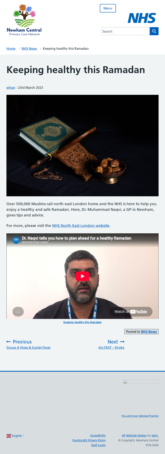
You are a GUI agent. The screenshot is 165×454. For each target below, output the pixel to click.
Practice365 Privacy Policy (89, 440)
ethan (10, 88)
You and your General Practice (140, 415)
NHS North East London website (80, 225)
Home (10, 49)
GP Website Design (134, 435)
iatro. (155, 435)
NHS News (29, 49)
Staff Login (98, 445)
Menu (107, 8)
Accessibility (98, 435)
